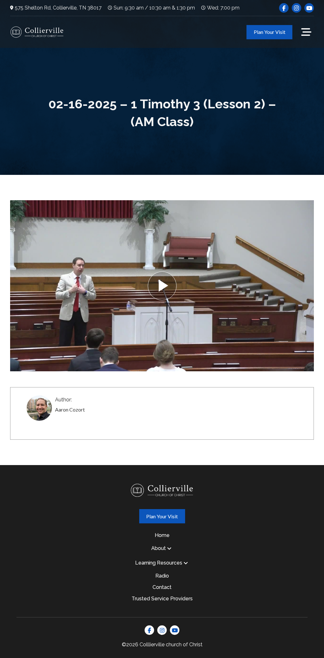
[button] (306, 32)
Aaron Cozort (70, 409)
